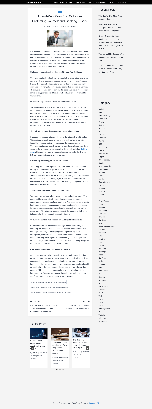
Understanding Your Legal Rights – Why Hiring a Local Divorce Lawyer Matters (59, 347)
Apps (100, 112)
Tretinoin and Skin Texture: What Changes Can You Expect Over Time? (111, 57)
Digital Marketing (105, 166)
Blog (100, 131)
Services (102, 277)
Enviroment (103, 185)
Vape (100, 312)
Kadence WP (94, 403)
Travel (101, 302)
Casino (101, 141)
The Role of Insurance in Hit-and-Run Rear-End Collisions (49, 287)
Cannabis (102, 138)
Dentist (101, 163)
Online (101, 261)
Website (102, 315)
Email (101, 176)
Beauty (101, 122)
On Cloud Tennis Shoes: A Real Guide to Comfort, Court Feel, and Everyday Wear (111, 69)
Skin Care (102, 280)
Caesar (48, 26)
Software (102, 290)
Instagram (102, 229)
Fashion (102, 188)
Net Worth (103, 258)
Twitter (101, 305)
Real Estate (103, 271)
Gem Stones (103, 214)
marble (101, 245)
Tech (100, 296)
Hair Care (102, 220)
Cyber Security (104, 160)
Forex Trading (104, 201)
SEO (100, 274)
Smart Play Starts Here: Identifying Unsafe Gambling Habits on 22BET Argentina (110, 27)
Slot (100, 283)
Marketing (102, 248)
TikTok (101, 299)
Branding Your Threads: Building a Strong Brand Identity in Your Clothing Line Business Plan (43, 306)
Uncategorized (104, 309)
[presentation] (39, 333)
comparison (103, 154)
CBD (100, 144)
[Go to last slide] (32, 348)
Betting (101, 125)
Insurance (102, 233)
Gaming (102, 207)
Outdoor (102, 264)
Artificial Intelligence (106, 116)
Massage (102, 252)
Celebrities (103, 147)
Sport (101, 293)
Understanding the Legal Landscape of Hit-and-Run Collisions (51, 292)
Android (101, 109)
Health (101, 223)
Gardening (103, 210)
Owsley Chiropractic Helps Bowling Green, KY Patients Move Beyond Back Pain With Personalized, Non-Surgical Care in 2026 (111, 42)
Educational (103, 169)
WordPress (103, 321)
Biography (102, 128)
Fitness (101, 195)
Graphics (102, 217)
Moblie (101, 255)
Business (102, 135)
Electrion (102, 173)
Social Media (103, 286)
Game (101, 204)
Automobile (103, 119)
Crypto (101, 157)
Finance (102, 191)
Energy (101, 179)
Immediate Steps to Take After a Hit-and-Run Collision (48, 282)
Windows (102, 318)
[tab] (56, 369)
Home (56, 2)
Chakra (101, 150)
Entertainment (104, 182)
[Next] (87, 348)
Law (59, 12)
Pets (100, 267)
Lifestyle (102, 239)
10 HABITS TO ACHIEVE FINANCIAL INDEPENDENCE (78, 305)
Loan (100, 242)
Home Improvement (106, 226)
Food (100, 198)
